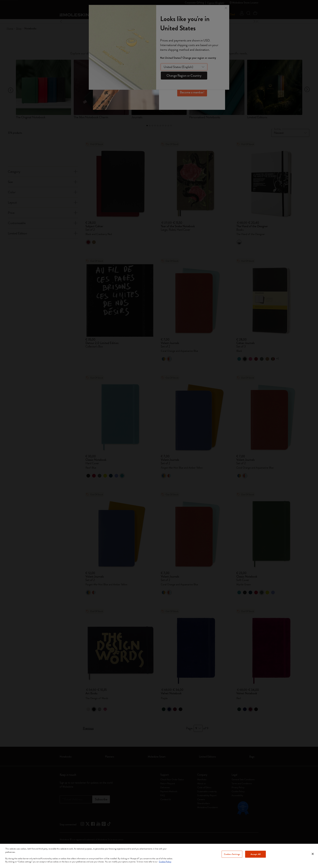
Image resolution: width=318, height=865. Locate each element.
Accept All (256, 854)
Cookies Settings (232, 854)
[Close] (312, 854)
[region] (159, 854)
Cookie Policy (165, 861)
